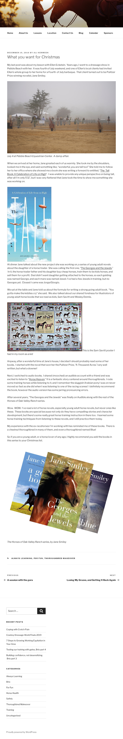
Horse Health (12, 693)
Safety (9, 698)
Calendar (93, 33)
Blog (81, 33)
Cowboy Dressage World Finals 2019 (23, 635)
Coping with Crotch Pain (17, 629)
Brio (8, 681)
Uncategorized (13, 715)
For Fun (38, 558)
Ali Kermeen (41, 53)
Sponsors (108, 33)
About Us (23, 33)
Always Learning (21, 558)
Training (10, 710)
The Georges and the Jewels (96, 268)
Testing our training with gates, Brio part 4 (26, 649)
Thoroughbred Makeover (59, 558)
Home (10, 33)
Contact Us (67, 33)
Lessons (38, 33)
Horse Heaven (37, 379)
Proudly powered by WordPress (21, 732)
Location (51, 33)
